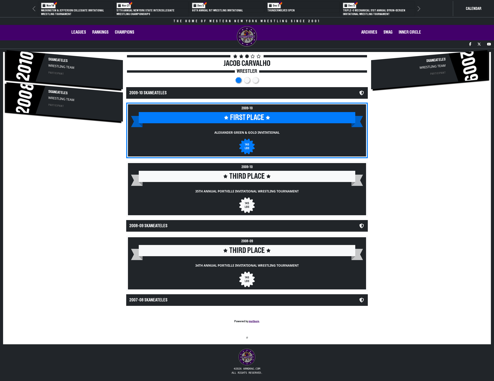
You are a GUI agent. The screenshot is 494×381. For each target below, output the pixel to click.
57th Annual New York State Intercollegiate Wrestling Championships (145, 12)
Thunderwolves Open (281, 10)
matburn (254, 321)
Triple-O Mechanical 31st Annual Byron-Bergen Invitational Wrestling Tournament (374, 12)
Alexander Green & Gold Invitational (247, 132)
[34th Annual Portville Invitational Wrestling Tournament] (255, 81)
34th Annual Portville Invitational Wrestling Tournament (247, 265)
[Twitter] (479, 44)
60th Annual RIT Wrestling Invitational (217, 10)
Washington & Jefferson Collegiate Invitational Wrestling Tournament (72, 12)
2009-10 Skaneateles (148, 93)
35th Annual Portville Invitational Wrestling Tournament (247, 191)
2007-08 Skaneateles (148, 300)
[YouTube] (489, 44)
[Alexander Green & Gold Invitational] (239, 81)
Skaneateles (58, 60)
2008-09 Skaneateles (148, 226)
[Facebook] (470, 44)
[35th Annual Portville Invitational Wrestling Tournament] (247, 81)
